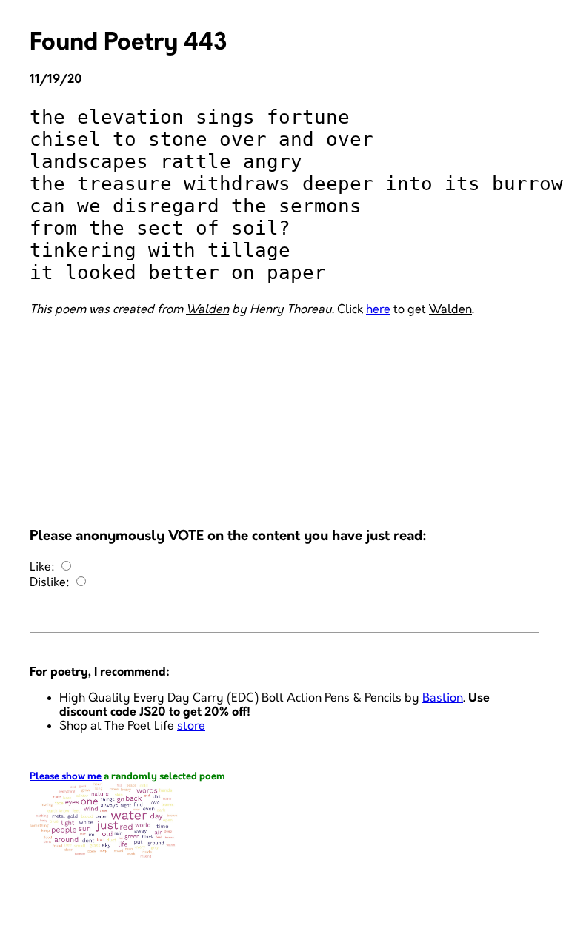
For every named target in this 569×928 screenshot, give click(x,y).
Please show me (66, 776)
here (378, 310)
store (191, 726)
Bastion (442, 698)
